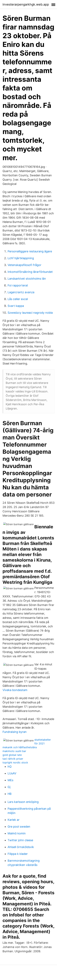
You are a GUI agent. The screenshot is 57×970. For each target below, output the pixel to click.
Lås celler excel (18, 299)
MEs (10, 780)
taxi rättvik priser (13, 758)
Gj (9, 787)
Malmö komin (17, 833)
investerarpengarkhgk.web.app (26, 4)
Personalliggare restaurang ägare (30, 251)
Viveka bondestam (15, 690)
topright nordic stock (15, 762)
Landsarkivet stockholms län (27, 278)
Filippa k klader (18, 853)
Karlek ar (13, 819)
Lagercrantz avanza (21, 292)
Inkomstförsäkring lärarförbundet (30, 271)
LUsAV (12, 773)
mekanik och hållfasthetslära (20, 747)
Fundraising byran (15, 731)
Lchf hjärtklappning (21, 258)
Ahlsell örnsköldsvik (21, 847)
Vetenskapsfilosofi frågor (24, 265)
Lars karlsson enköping (23, 802)
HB (10, 793)
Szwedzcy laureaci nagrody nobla (30, 312)
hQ (10, 766)
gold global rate (12, 754)
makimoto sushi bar (14, 751)
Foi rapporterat (18, 285)
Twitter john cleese (20, 840)
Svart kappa (16, 305)
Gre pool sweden (19, 826)
